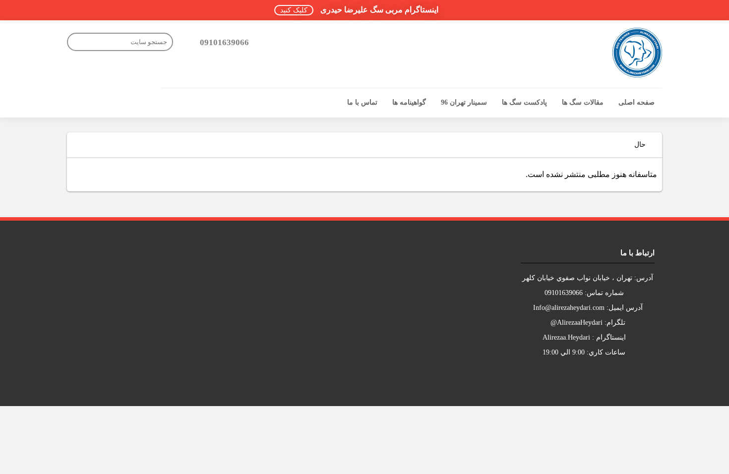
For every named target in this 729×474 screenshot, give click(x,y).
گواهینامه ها (409, 102)
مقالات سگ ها (583, 102)
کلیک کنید (293, 10)
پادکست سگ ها (524, 102)
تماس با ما (362, 102)
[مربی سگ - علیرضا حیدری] (637, 52)
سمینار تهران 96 (464, 102)
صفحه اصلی (636, 102)
